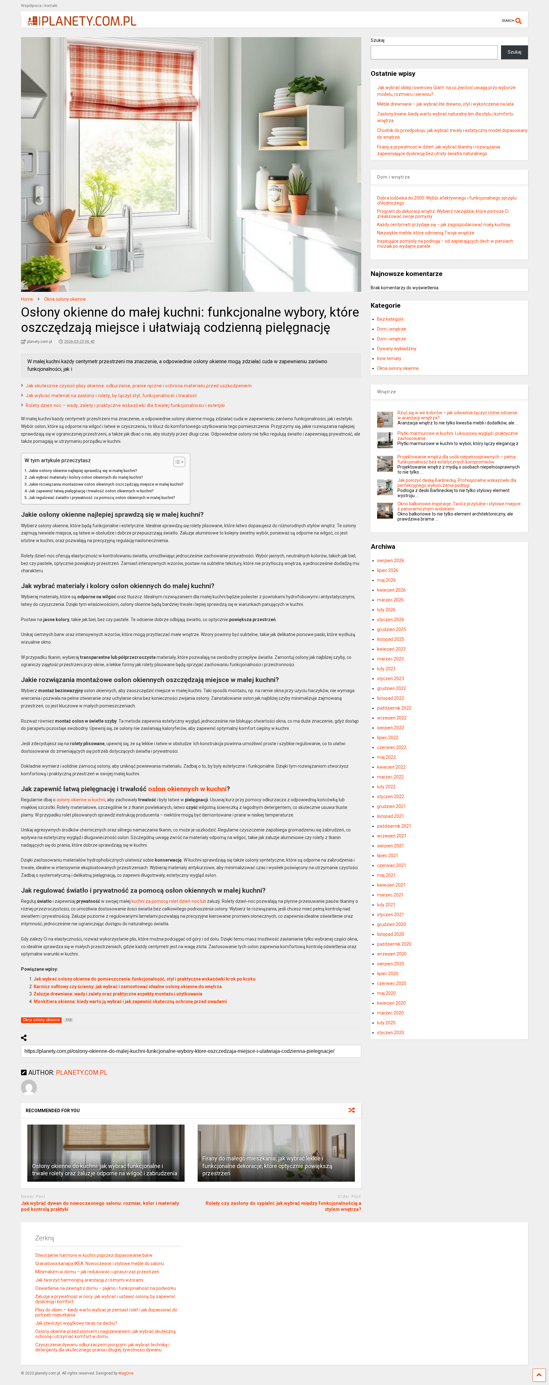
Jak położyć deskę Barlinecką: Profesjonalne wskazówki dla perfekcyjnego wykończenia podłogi (456, 483)
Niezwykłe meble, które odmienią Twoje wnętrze (425, 232)
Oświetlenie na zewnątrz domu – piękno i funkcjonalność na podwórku (105, 1288)
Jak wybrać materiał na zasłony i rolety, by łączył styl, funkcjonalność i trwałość (111, 395)
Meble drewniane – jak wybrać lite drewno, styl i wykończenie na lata (445, 104)
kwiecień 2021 (391, 885)
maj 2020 (386, 993)
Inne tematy (389, 358)
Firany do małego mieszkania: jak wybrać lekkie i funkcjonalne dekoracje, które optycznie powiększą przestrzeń (267, 1166)
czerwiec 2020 (391, 983)
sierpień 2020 (390, 963)
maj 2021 (386, 875)
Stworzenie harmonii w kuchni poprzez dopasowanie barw (93, 1255)
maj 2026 (386, 580)
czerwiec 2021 (391, 865)
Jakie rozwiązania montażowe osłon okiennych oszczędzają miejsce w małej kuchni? (106, 484)
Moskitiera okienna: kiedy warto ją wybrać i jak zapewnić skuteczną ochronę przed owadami (130, 1001)
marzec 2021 (390, 894)
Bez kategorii (390, 319)
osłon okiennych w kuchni (187, 789)
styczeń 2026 (390, 619)
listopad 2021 (390, 816)
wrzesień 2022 (392, 717)
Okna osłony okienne (398, 368)
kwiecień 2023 (391, 649)
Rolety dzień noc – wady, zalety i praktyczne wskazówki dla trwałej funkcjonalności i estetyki (125, 405)
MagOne (126, 1373)
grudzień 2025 (391, 629)
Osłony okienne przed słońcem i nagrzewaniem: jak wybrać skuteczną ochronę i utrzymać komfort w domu (105, 1334)
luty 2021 (386, 904)
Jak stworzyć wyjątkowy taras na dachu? (76, 1323)
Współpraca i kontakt (39, 5)
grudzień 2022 (391, 688)
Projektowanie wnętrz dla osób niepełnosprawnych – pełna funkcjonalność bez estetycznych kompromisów (456, 459)
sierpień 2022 (390, 727)
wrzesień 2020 (392, 953)
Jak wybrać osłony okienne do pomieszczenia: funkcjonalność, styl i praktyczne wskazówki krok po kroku (144, 978)
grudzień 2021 (391, 806)
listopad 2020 (390, 934)
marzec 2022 (390, 776)
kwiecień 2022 (391, 767)
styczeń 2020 (390, 1032)
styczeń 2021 (390, 914)
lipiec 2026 (387, 570)
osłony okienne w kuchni (81, 799)
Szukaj (377, 40)
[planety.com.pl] (79, 23)
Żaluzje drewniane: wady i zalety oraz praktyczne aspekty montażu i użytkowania (118, 993)
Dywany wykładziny (397, 348)
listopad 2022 (390, 698)
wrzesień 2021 (392, 835)
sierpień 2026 (390, 560)
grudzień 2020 (391, 924)
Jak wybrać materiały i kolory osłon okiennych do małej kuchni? (86, 477)
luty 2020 (386, 1022)
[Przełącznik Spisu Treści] (176, 461)
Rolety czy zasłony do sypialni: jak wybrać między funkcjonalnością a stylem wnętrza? (283, 1206)
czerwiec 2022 (391, 747)
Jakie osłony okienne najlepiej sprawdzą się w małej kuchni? (83, 470)
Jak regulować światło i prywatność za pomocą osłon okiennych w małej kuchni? (102, 497)
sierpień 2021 (390, 845)
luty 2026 (386, 609)
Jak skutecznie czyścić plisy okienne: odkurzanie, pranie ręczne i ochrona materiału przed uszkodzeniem (139, 385)
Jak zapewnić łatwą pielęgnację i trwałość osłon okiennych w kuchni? (91, 491)
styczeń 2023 (390, 678)
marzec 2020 (390, 1012)
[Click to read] (106, 1153)
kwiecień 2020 (391, 1003)
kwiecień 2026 (391, 590)
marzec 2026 (390, 599)
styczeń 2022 (390, 796)
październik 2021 (394, 826)
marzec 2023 (390, 658)
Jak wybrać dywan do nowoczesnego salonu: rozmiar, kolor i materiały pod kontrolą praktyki (100, 1206)
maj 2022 (386, 757)
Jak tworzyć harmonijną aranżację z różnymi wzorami (89, 1280)
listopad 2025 (390, 639)
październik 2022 (394, 708)
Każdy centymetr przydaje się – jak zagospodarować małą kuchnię (443, 224)
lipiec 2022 (387, 737)
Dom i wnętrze (391, 328)
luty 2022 (386, 786)
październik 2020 (394, 944)
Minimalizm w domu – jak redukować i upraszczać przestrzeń (97, 1271)
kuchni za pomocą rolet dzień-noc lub (169, 901)
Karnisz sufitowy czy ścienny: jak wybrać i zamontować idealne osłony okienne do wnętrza (128, 986)
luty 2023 (386, 668)
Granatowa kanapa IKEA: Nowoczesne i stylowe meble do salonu (99, 1263)
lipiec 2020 (387, 973)
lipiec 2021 (387, 855)
